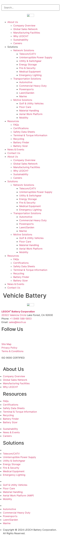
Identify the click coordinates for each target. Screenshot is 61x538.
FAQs (16, 124)
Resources (13, 121)
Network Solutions (23, 50)
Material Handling (29, 110)
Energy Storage (28, 64)
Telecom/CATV (27, 53)
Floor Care (25, 107)
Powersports (26, 89)
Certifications (21, 128)
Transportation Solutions (27, 78)
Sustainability (20, 39)
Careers (17, 43)
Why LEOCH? (20, 36)
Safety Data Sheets (24, 131)
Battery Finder (21, 142)
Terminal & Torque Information (30, 135)
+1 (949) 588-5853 (21, 318)
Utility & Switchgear (30, 60)
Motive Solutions (22, 99)
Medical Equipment (30, 71)
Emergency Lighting (30, 75)
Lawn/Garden (26, 92)
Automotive (25, 82)
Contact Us (13, 153)
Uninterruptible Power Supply (35, 57)
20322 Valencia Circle (13, 315)
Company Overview (24, 25)
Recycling (18, 138)
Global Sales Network (25, 29)
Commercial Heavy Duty (33, 85)
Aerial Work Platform (30, 114)
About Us (12, 22)
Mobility (23, 117)
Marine (23, 96)
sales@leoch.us (17, 322)
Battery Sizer (20, 145)
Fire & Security (27, 68)
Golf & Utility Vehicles (31, 103)
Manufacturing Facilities (26, 32)
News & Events (15, 149)
